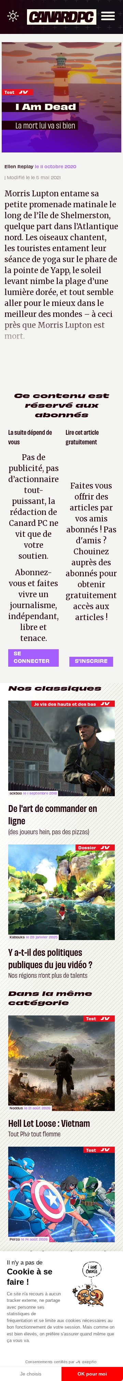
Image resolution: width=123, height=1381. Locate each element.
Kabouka (17, 937)
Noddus (16, 1108)
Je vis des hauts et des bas (65, 704)
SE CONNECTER (32, 657)
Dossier (87, 847)
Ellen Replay (19, 166)
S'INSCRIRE (91, 660)
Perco (15, 1239)
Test (9, 92)
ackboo (16, 793)
